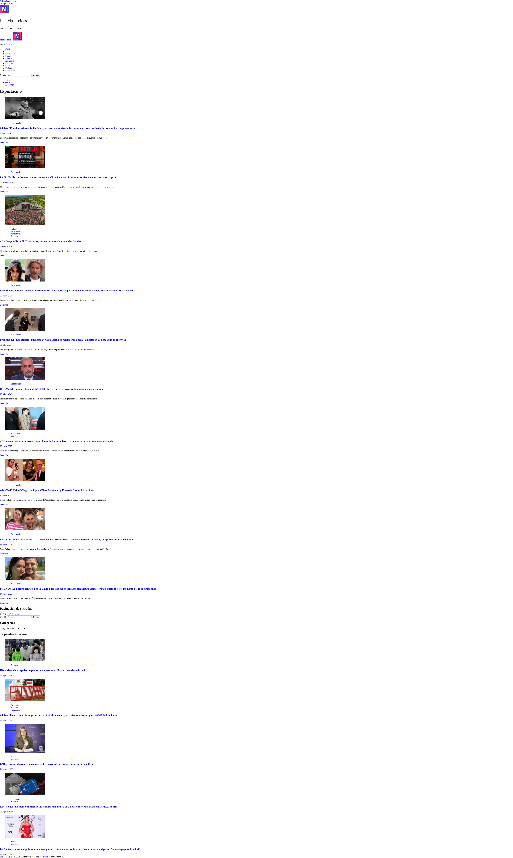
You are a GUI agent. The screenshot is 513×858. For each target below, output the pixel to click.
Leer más (4, 142)
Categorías (4, 628)
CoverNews (45, 857)
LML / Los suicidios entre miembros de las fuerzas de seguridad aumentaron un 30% (46, 764)
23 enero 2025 (6, 446)
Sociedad (14, 436)
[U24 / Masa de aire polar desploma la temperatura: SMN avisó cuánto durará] (25, 660)
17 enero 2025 (6, 495)
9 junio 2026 (5, 133)
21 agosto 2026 (6, 675)
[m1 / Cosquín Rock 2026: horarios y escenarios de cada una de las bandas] (25, 224)
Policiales (15, 756)
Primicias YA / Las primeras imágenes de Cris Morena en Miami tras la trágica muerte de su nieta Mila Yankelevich (63, 339)
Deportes (9, 63)
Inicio (7, 49)
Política (8, 58)
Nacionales (10, 54)
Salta (7, 51)
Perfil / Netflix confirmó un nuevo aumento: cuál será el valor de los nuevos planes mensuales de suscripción (58, 177)
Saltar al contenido (8, 1)
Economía (9, 61)
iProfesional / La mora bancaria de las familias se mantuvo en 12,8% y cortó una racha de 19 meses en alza (58, 806)
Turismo (8, 68)
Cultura (14, 229)
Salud (7, 66)
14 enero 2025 (6, 594)
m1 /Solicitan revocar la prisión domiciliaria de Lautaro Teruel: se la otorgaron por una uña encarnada (56, 441)
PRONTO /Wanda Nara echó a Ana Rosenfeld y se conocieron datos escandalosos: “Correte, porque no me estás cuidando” (67, 539)
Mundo (8, 56)
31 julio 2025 (5, 345)
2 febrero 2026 (6, 246)
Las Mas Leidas (13, 20)
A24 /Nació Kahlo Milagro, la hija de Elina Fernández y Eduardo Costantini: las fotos (47, 490)
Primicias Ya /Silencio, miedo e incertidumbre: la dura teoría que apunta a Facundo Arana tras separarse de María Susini (66, 290)
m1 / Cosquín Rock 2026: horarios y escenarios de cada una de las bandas (40, 241)
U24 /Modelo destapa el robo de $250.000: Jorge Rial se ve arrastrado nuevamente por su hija (51, 389)
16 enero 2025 (6, 544)
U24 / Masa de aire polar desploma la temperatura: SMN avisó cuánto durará (42, 670)
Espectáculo (10, 70)
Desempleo (15, 705)
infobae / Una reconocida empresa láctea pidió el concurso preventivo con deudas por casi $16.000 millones (58, 715)
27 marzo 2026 (6, 182)
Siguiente (16, 614)
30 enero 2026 (6, 296)
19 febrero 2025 (6, 394)
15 (10, 614)
